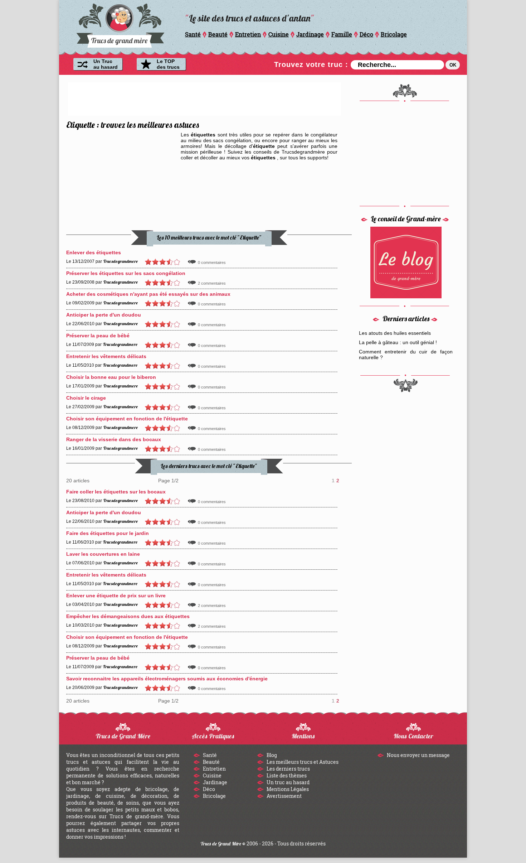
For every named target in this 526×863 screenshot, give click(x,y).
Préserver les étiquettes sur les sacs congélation (125, 273)
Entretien (248, 34)
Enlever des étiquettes (93, 252)
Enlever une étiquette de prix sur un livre (116, 595)
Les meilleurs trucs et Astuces (302, 761)
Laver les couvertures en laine (103, 554)
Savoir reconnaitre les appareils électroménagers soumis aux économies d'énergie (167, 678)
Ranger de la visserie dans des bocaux (113, 439)
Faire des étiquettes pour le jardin (107, 533)
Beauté (218, 34)
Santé (193, 34)
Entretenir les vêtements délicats (106, 356)
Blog (271, 755)
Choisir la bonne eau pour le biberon (111, 377)
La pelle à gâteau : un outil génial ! (398, 342)
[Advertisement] (204, 98)
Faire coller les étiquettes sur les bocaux (116, 492)
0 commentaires (212, 262)
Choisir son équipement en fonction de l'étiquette (127, 418)
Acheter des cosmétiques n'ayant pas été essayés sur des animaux (148, 294)
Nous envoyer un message (418, 755)
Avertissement (284, 795)
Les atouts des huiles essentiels (395, 333)
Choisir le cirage (86, 398)
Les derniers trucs (288, 768)
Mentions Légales (287, 789)
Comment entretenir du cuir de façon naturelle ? (406, 354)
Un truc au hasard (288, 782)
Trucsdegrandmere (120, 261)
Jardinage (310, 34)
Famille (341, 34)
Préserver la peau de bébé (98, 335)
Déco (366, 34)
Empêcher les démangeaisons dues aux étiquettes (128, 616)
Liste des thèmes (286, 775)
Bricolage (394, 34)
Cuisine (278, 34)
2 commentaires (212, 283)
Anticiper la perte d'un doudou (103, 315)
